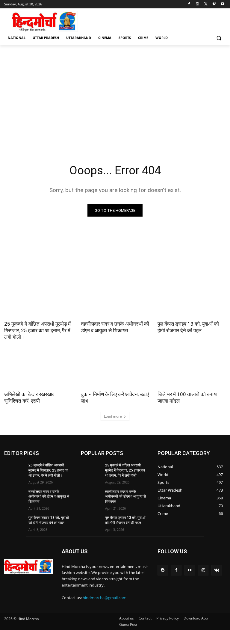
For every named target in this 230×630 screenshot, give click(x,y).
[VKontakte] (216, 570)
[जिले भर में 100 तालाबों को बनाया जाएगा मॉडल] (192, 370)
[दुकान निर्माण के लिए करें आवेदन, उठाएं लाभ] (115, 370)
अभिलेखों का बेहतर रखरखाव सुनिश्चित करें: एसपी (29, 397)
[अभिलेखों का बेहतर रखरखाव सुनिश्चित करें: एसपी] (38, 370)
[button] (219, 38)
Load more (113, 416)
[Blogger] (163, 570)
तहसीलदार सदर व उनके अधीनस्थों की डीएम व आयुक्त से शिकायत (115, 327)
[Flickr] (189, 570)
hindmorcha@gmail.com (104, 597)
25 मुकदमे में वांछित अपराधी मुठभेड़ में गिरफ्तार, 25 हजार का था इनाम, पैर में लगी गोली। (37, 330)
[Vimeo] (214, 4)
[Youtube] (222, 4)
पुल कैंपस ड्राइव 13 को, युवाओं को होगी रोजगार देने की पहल (188, 327)
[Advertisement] (115, 101)
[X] (205, 4)
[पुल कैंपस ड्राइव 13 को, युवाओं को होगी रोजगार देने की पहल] (192, 299)
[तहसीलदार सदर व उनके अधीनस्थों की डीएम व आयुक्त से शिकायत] (115, 299)
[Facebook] (189, 4)
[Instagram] (197, 4)
